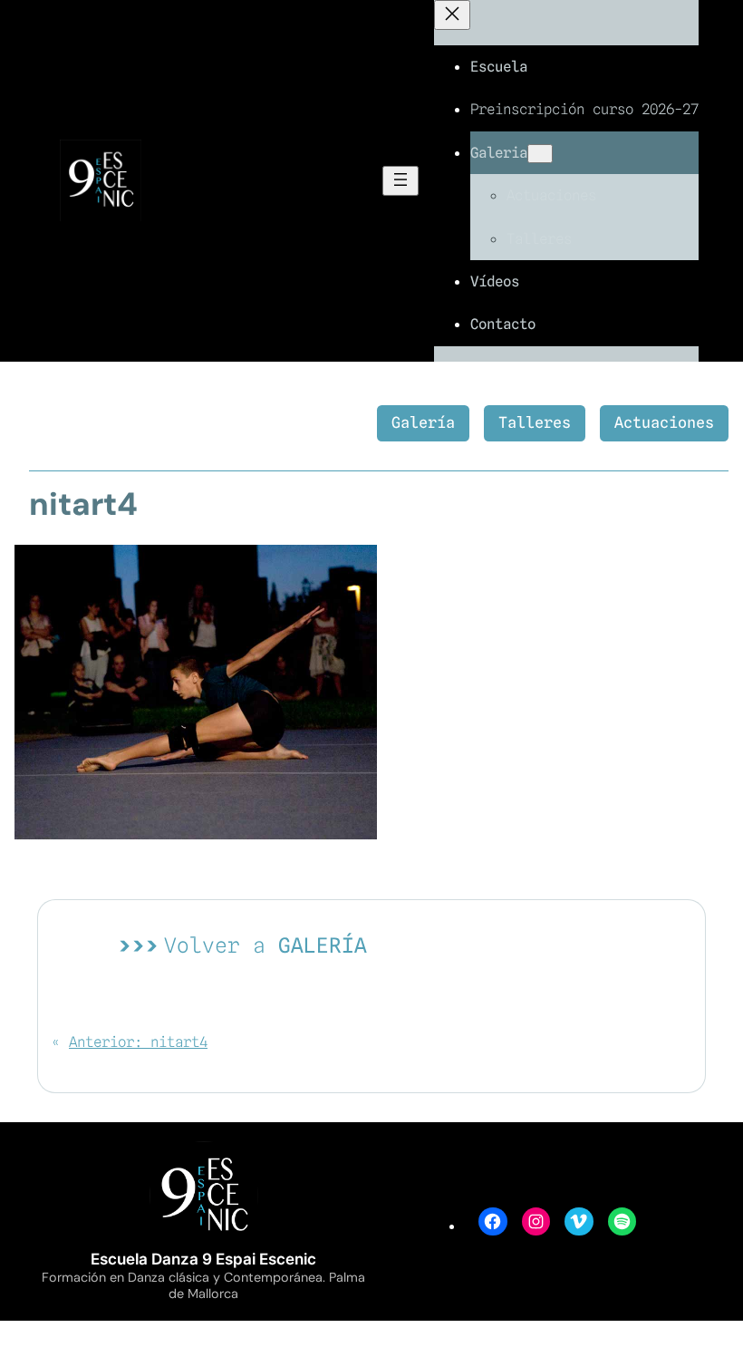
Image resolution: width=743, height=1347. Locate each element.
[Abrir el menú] (400, 181)
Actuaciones (664, 422)
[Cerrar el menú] (452, 15)
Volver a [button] (265, 945)
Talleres (534, 422)
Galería (423, 422)
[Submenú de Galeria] (540, 153)
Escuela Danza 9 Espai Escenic (203, 1259)
